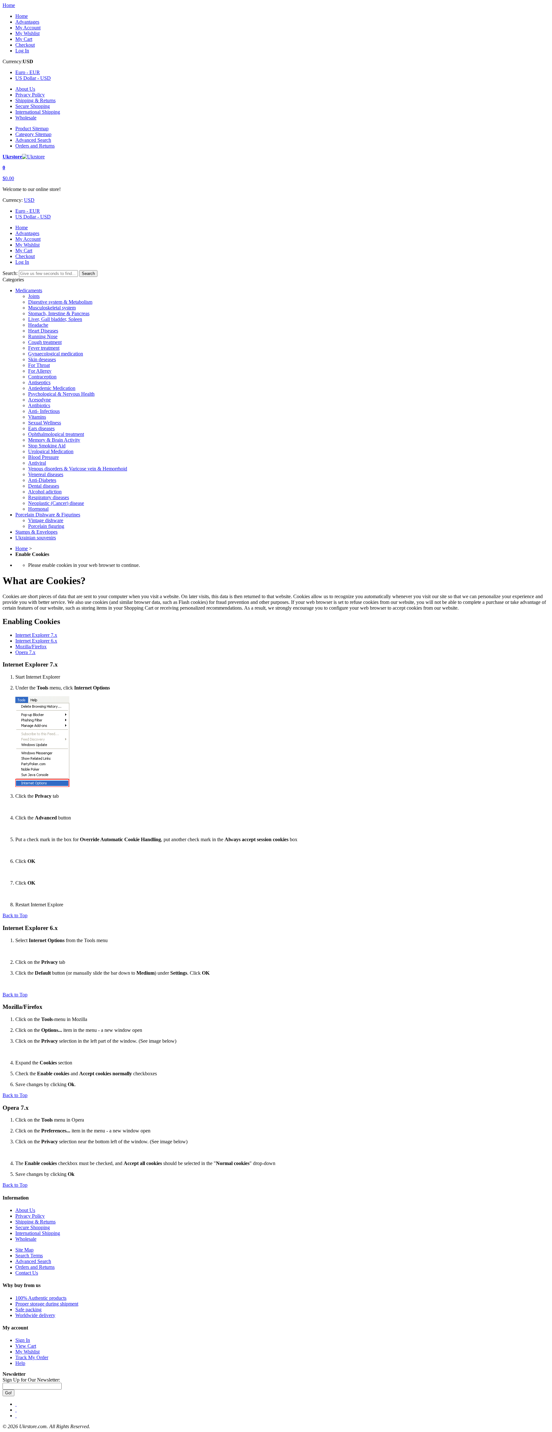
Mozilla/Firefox (31, 646)
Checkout (25, 45)
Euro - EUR (27, 211)
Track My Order (31, 1357)
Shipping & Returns (35, 100)
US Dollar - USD (33, 216)
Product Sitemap (32, 128)
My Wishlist (27, 33)
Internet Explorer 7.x (36, 635)
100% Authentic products (40, 1298)
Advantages (27, 22)
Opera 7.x (25, 652)
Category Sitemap (33, 134)
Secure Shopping (32, 106)
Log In (22, 50)
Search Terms (29, 1255)
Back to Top (15, 915)
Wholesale (25, 117)
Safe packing (28, 1309)
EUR (27, 72)
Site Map (24, 1250)
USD (33, 78)
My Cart (23, 39)
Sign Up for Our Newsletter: (31, 1379)
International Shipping (37, 112)
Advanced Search (33, 140)
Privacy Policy (30, 94)
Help (20, 1363)
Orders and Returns (35, 146)
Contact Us (26, 1273)
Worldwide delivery (35, 1315)
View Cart (25, 1346)
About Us (25, 89)
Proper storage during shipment (46, 1303)
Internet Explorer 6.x (36, 641)
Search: (10, 273)
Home (9, 5)
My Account (28, 27)
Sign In (22, 1340)
